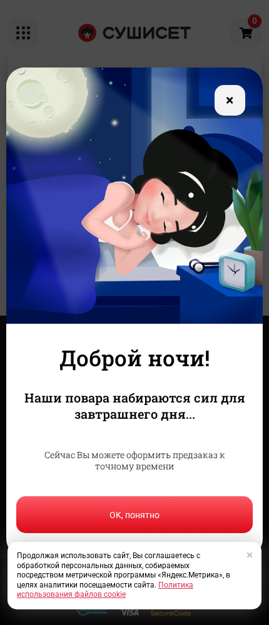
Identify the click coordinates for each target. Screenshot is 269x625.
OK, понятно (134, 515)
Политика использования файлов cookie (105, 590)
